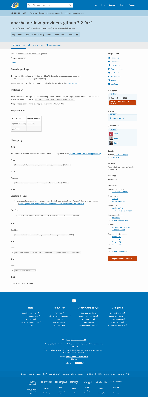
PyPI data (113, 94)
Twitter (114, 80)
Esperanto (121, 374)
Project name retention (30, 322)
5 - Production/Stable (120, 192)
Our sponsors (59, 325)
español (31, 374)
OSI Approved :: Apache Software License (121, 228)
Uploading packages (30, 316)
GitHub (13, 62)
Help (96, 5)
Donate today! (74, 346)
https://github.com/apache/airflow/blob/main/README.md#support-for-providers (51, 203)
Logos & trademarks (59, 322)
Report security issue (117, 316)
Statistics (59, 319)
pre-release (46, 13)
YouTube (114, 84)
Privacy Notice (116, 322)
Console (115, 198)
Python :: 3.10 (117, 244)
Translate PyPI (87, 319)
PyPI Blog (58, 313)
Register (132, 5)
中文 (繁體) (98, 374)
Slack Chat (115, 73)
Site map (74, 359)
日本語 (45, 374)
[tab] (18, 45)
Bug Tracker (115, 65)
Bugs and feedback (88, 313)
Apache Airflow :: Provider (122, 211)
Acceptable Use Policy (116, 325)
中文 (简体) (89, 374)
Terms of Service (116, 313)
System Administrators (120, 220)
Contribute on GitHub (87, 316)
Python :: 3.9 (116, 242)
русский (106, 374)
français (38, 374)
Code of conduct (116, 319)
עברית (113, 374)
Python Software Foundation (73, 352)
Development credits (87, 325)
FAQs (31, 325)
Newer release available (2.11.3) (119, 103)
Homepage (115, 58)
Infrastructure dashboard (58, 316)
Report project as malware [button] (122, 258)
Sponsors (113, 5)
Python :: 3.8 (116, 239)
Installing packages (29, 313)
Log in (122, 5)
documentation (72, 83)
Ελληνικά (73, 374)
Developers (116, 217)
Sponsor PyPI (88, 322)
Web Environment (118, 201)
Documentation (117, 69)
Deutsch (80, 374)
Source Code (116, 76)
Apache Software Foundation (118, 156)
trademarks (95, 350)
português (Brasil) (54, 374)
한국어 (128, 374)
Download (115, 61)
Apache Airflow (118, 118)
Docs (103, 5)
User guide (30, 319)
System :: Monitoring (120, 251)
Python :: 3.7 (116, 236)
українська (65, 374)
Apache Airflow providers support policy (84, 153)
